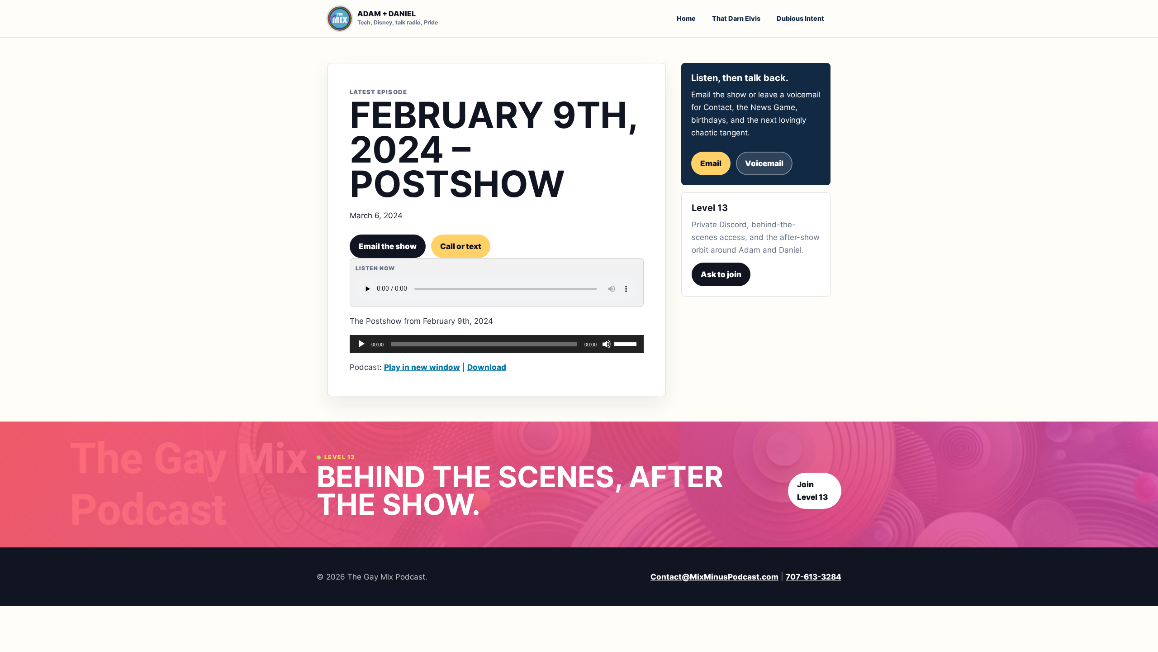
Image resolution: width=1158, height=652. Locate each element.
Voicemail (764, 163)
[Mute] (606, 344)
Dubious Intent (800, 18)
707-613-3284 (813, 576)
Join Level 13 (812, 491)
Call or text (460, 246)
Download (486, 367)
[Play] (361, 344)
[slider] (626, 343)
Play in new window (422, 367)
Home (686, 18)
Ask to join (721, 274)
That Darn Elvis (736, 18)
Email (710, 163)
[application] (497, 344)
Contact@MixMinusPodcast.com (714, 576)
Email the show (388, 246)
